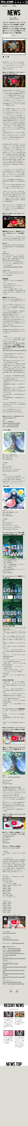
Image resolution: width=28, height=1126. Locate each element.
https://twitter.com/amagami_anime (11, 939)
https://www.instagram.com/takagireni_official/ (13, 973)
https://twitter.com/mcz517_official (10, 963)
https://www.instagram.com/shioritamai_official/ (14, 970)
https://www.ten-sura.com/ (18, 943)
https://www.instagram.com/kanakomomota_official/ (15, 967)
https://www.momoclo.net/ (14, 948)
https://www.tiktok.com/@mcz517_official (13, 267)
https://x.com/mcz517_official (13, 951)
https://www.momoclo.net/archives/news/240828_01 (15, 350)
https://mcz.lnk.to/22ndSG (12, 426)
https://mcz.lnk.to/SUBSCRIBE (14, 950)
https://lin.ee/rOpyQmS (11, 955)
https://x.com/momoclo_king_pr (17, 953)
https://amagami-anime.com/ (9, 933)
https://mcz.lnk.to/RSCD (13, 424)
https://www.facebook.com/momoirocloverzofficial (14, 958)
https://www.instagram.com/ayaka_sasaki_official (14, 977)
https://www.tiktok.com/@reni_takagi (15, 983)
